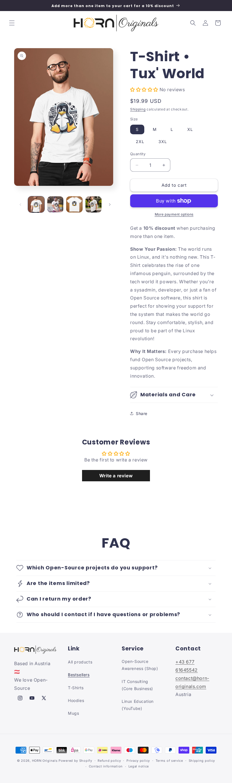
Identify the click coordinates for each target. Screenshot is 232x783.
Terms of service (169, 761)
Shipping (138, 109)
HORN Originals (45, 761)
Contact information (106, 766)
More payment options (174, 214)
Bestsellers (79, 674)
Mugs (73, 713)
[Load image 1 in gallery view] (36, 204)
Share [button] (141, 413)
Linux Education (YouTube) (138, 705)
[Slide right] (110, 204)
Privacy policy (138, 761)
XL (190, 129)
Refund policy (109, 761)
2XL (140, 141)
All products (80, 661)
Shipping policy (202, 761)
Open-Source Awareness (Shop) (140, 665)
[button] (12, 23)
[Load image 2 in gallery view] (55, 204)
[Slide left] (20, 204)
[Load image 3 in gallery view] (74, 204)
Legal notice (138, 766)
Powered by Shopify (75, 761)
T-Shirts (76, 687)
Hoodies (76, 700)
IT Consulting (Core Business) (137, 685)
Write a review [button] (116, 475)
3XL (162, 141)
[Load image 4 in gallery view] (93, 204)
